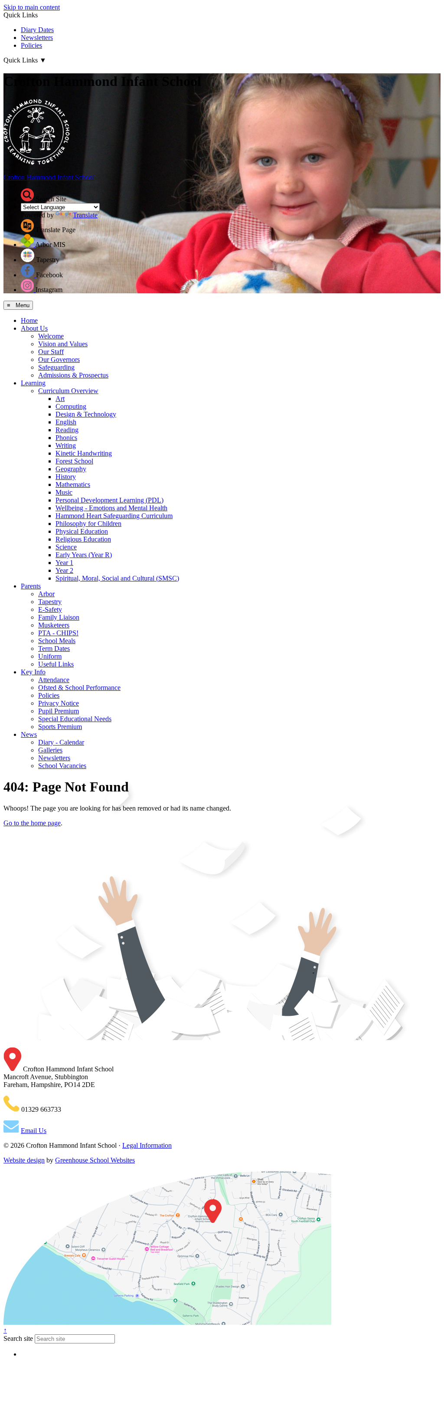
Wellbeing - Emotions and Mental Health (111, 508)
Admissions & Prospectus (73, 375)
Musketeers (53, 625)
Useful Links (56, 664)
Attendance (53, 679)
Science (66, 547)
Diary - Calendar (61, 742)
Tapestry (50, 601)
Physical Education (82, 531)
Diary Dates (37, 29)
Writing (66, 445)
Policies (31, 45)
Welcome (51, 336)
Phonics (66, 437)
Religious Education (83, 539)
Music (64, 492)
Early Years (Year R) (84, 554)
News (29, 734)
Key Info (33, 672)
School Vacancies (62, 765)
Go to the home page (32, 823)
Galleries (50, 750)
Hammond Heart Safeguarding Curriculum (114, 515)
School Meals (56, 640)
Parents (31, 586)
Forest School (74, 461)
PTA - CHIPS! (58, 633)
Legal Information (147, 1145)
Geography (71, 469)
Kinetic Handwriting (84, 453)
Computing (71, 406)
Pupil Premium (58, 711)
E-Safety (50, 609)
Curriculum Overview (68, 390)
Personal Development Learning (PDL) (109, 500)
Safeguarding (56, 367)
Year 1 (64, 562)
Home (29, 320)
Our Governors (59, 359)
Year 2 (64, 570)
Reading (67, 429)
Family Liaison (58, 617)
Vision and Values (63, 344)
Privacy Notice (58, 703)
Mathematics (73, 484)
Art (60, 398)
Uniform (50, 656)
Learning (33, 383)
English (66, 422)
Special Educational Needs (74, 718)
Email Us (33, 1130)
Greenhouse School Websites (95, 1160)
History (66, 476)
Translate (85, 215)
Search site (18, 1338)
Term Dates (54, 648)
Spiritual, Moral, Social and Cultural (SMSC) (117, 578)
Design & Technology (86, 414)
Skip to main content (31, 7)
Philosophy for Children (88, 523)
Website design (24, 1160)
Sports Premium (60, 726)
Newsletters (37, 37)
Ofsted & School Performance (79, 687)
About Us (34, 328)
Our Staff (51, 351)
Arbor (46, 594)
